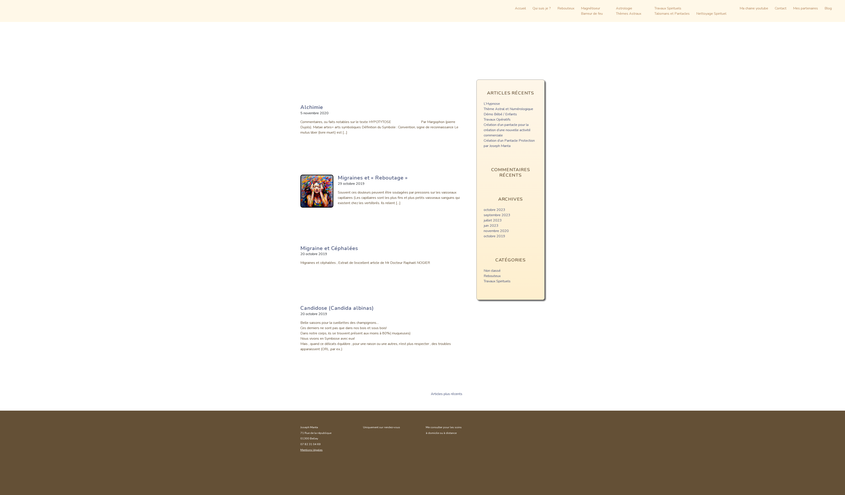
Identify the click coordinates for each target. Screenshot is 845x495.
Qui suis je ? (542, 8)
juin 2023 (491, 225)
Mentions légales (311, 450)
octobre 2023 (494, 209)
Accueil (520, 8)
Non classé (492, 270)
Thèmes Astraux (628, 13)
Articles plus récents (446, 394)
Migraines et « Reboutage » (373, 177)
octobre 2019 (494, 236)
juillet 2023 (493, 220)
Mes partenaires (805, 8)
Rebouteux (565, 8)
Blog (828, 8)
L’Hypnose (492, 103)
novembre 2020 (496, 230)
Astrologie (624, 8)
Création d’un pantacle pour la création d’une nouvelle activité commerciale (507, 130)
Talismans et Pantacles (672, 13)
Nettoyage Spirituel (711, 13)
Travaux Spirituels (667, 8)
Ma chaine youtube (754, 8)
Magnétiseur (590, 8)
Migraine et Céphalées (329, 248)
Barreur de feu (592, 13)
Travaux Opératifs (497, 119)
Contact (780, 8)
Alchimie (311, 107)
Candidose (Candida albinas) (337, 308)
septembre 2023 (497, 215)
